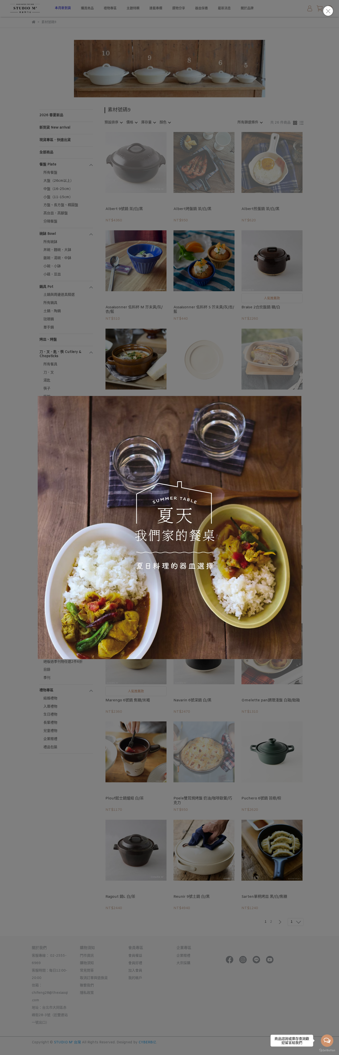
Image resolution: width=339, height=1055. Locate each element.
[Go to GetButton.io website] (327, 1050)
